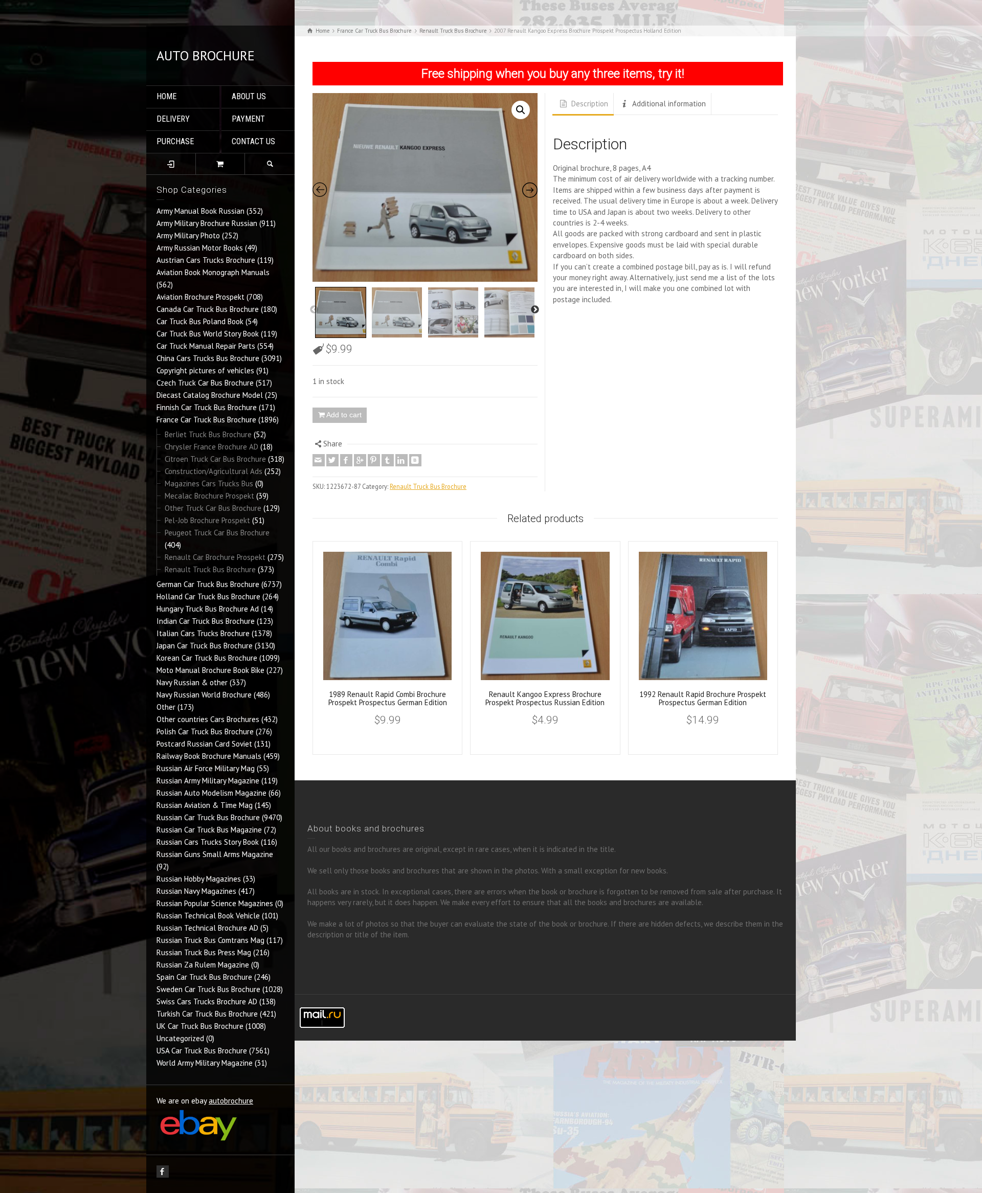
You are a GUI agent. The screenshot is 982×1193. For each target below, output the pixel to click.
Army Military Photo (188, 235)
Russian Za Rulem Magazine (203, 965)
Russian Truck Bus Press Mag (204, 952)
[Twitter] (332, 460)
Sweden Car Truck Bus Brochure (208, 989)
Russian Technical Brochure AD (207, 928)
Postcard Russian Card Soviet (204, 744)
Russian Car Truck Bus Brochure (208, 817)
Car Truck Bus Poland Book (200, 321)
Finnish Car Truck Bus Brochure (207, 407)
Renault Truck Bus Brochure (210, 569)
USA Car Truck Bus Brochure (202, 1050)
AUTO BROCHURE (206, 55)
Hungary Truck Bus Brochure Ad (208, 609)
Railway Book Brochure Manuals (209, 756)
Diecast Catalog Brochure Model (210, 395)
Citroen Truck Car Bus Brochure (215, 459)
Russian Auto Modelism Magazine (211, 793)
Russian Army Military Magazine (208, 780)
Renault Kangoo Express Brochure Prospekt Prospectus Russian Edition (545, 698)
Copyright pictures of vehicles (205, 370)
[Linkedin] (401, 460)
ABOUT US (249, 96)
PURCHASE (175, 141)
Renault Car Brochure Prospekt (215, 557)
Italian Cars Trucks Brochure (203, 633)
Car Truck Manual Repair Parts (206, 346)
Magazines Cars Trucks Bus (209, 483)
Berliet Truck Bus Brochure (208, 434)
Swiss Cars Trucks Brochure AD (207, 1001)
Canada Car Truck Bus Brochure (208, 309)
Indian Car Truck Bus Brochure (206, 621)
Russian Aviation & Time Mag (205, 805)
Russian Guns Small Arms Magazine (215, 854)
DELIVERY (173, 119)
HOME (166, 96)
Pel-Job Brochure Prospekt (207, 520)
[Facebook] (346, 460)
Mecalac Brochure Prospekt (209, 496)
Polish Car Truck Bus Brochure (205, 731)
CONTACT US (253, 141)
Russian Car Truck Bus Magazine (209, 830)
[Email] (319, 460)
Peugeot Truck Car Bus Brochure (217, 532)
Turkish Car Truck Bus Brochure (207, 1014)
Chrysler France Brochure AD (211, 447)
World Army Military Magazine (205, 1063)
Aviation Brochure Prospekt (200, 297)
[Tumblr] (388, 460)
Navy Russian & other (192, 682)
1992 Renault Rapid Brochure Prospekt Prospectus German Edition (702, 698)
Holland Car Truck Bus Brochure (208, 596)
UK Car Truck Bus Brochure (200, 1026)
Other (166, 707)
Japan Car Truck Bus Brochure (205, 645)
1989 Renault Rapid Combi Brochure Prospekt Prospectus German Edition (387, 698)
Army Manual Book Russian (200, 211)
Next (535, 310)
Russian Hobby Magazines (199, 879)
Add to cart (344, 415)
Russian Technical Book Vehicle (208, 915)
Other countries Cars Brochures (208, 719)
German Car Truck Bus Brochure (208, 584)
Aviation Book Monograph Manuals (213, 272)
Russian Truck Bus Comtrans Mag (210, 940)
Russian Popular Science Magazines (215, 903)
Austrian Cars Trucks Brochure (206, 260)
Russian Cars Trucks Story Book (208, 842)
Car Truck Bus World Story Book (208, 334)
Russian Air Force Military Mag (206, 768)
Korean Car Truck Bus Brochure (207, 658)
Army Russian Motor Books (200, 248)
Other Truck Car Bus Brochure (213, 508)
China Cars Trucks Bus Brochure (208, 358)
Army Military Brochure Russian (207, 223)
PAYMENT (248, 119)
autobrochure (231, 1101)
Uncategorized (180, 1038)
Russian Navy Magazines (196, 891)
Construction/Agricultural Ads (213, 471)
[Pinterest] (374, 460)
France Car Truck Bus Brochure (206, 419)
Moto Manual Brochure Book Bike (210, 670)
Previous (314, 310)
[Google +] (360, 460)
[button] (520, 110)
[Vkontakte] (415, 460)
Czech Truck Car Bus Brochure (205, 383)
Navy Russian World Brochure (204, 695)
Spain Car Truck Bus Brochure (204, 977)
